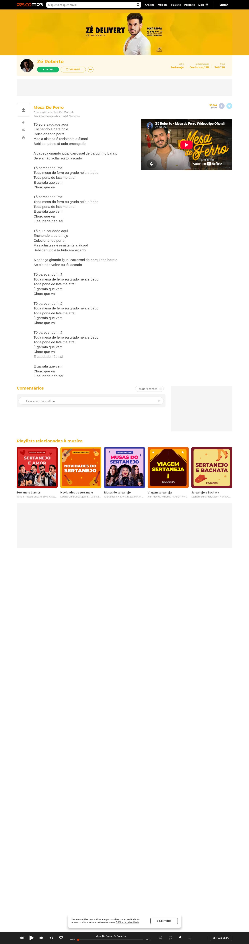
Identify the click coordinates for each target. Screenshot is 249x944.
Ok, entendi (164, 921)
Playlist (190, 938)
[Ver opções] (91, 69)
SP (207, 67)
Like (61, 938)
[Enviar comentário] (159, 401)
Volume (51, 938)
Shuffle (160, 938)
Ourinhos (196, 67)
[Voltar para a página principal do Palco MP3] (30, 4)
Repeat (170, 938)
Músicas (162, 4)
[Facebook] (222, 106)
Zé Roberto (50, 61)
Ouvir (49, 69)
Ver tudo (69, 112)
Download (180, 938)
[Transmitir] (200, 938)
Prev (22, 938)
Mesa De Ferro (104, 936)
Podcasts (189, 4)
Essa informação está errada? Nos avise (57, 116)
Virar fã (74, 69)
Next (41, 938)
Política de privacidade (127, 922)
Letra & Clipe (221, 937)
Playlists (176, 4)
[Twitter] (229, 106)
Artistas (149, 4)
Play (31, 938)
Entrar (223, 4)
